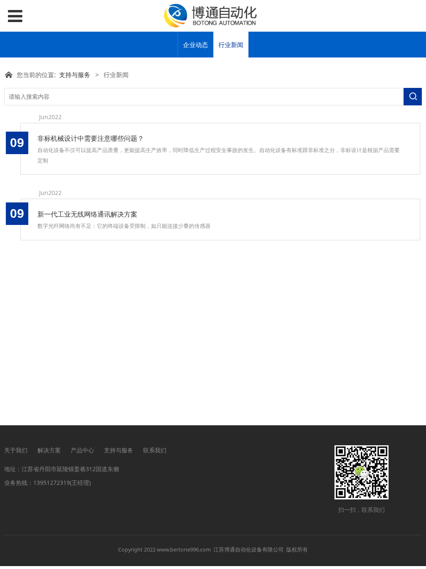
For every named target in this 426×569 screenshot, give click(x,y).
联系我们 (154, 450)
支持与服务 (74, 74)
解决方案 (49, 450)
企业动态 (195, 44)
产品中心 (82, 450)
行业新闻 (230, 44)
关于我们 (15, 450)
